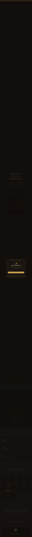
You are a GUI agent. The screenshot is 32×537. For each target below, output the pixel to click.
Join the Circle (16, 272)
